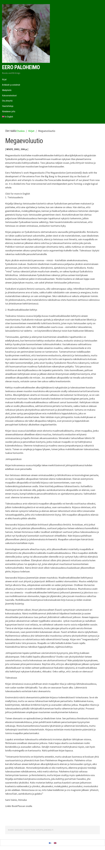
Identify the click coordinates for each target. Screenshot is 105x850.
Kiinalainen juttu (8, 111)
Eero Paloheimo (21, 67)
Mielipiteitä (6, 90)
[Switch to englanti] (55, 843)
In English (9, 116)
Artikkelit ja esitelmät (11, 85)
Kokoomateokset (9, 95)
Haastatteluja (7, 106)
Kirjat (4, 79)
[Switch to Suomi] (49, 843)
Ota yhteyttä (7, 100)
